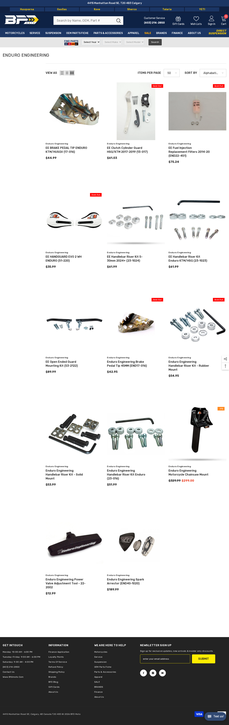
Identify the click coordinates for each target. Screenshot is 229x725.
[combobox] (83, 20)
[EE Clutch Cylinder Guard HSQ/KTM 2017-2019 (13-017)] (136, 111)
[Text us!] (215, 717)
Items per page (149, 73)
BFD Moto (75, 714)
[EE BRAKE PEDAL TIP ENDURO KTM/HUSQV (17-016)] (74, 111)
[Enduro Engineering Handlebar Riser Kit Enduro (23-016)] (136, 434)
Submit (203, 658)
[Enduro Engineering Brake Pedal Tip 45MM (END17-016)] (136, 325)
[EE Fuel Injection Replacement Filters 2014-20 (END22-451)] (197, 111)
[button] (62, 73)
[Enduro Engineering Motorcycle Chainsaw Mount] (197, 434)
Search (155, 42)
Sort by (191, 73)
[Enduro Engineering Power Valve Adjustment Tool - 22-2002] (74, 543)
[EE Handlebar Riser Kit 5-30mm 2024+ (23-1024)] (136, 220)
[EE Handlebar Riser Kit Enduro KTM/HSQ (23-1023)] (197, 220)
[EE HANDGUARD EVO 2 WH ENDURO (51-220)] (74, 220)
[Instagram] (153, 673)
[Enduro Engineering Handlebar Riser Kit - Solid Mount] (74, 434)
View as (51, 73)
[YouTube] (162, 673)
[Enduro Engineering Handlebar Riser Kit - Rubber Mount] (197, 325)
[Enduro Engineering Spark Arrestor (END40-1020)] (136, 543)
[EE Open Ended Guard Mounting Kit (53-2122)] (74, 325)
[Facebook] (143, 673)
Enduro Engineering (57, 143)
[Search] (88, 20)
